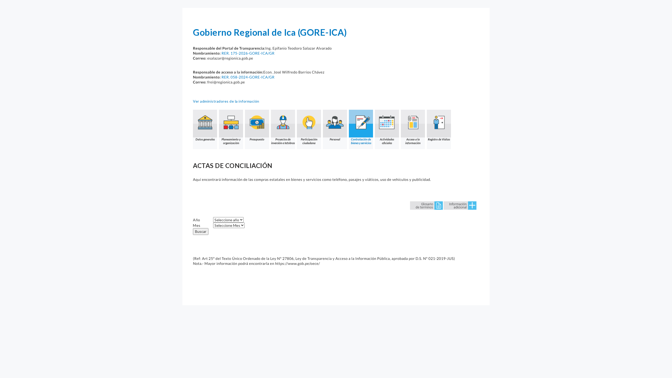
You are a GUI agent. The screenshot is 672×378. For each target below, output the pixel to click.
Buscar (200, 231)
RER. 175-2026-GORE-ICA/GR (248, 53)
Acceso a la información (413, 141)
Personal (335, 139)
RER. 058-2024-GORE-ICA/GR (248, 77)
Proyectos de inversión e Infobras (283, 141)
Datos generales (205, 139)
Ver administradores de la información (226, 101)
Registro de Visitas (439, 139)
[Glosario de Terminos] (426, 205)
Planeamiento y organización (231, 141)
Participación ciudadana (309, 141)
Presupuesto (257, 139)
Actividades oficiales (387, 141)
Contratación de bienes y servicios (361, 141)
